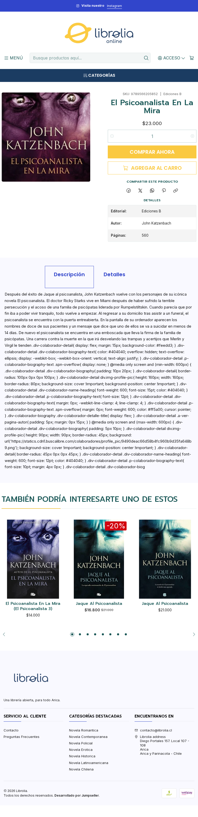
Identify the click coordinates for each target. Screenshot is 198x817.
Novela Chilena (81, 769)
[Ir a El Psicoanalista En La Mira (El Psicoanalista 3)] (33, 559)
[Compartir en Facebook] (129, 190)
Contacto (11, 730)
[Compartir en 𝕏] (140, 190)
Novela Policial (81, 743)
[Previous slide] (5, 634)
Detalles (114, 274)
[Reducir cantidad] (112, 136)
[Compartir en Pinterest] (164, 190)
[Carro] (191, 58)
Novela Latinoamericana (88, 763)
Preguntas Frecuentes (21, 737)
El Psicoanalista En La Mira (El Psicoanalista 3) (33, 606)
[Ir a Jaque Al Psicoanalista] (165, 559)
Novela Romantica (83, 730)
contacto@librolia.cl (156, 730)
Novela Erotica (81, 749)
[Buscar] (146, 58)
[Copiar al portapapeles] (176, 190)
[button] (72, 634)
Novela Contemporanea (88, 737)
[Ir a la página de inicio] (99, 33)
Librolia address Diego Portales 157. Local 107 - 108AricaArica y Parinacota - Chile (164, 745)
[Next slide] (192, 634)
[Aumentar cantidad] (192, 136)
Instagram (114, 6)
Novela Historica (82, 756)
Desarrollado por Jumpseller (76, 795)
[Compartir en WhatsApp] (152, 190)
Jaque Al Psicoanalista (99, 604)
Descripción (69, 274)
